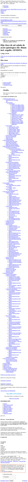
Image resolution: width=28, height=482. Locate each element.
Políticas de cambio (7, 409)
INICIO (2, 20)
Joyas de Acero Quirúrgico (6, 461)
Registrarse (5, 33)
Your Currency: (4, 456)
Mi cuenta (5, 28)
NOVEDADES (23, 23)
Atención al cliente (7, 407)
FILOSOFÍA (13, 21)
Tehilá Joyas (15, 461)
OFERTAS (17, 23)
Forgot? (7, 480)
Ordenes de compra (7, 413)
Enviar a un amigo (7, 82)
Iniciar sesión (6, 34)
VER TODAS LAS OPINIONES (8, 390)
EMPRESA (6, 20)
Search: (3, 25)
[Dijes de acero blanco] (8, 374)
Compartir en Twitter (7, 85)
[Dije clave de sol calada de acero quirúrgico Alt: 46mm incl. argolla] (14, 57)
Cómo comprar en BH (8, 405)
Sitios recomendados (7, 411)
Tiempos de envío (7, 406)
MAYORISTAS (19, 21)
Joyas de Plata (22, 461)
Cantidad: (3, 75)
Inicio (4, 39)
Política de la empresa (8, 408)
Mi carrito (5, 31)
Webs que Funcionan (5, 462)
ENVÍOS (8, 21)
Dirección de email (7, 474)
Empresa (5, 403)
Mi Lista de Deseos (7, 29)
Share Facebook (6, 83)
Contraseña (6, 476)
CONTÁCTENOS (11, 23)
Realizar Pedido (6, 32)
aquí (5, 471)
